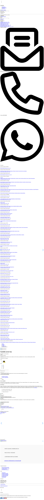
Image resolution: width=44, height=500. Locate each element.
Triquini (11, 185)
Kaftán (13, 185)
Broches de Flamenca (27, 342)
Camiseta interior (14, 259)
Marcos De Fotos (2, 328)
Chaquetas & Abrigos (9, 213)
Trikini (3, 238)
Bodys (15, 178)
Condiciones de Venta (5, 475)
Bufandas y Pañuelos (10, 245)
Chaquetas (4, 178)
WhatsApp (35, 387)
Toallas (15, 185)
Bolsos (6, 245)
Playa (8, 322)
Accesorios (5, 179)
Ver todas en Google (6, 406)
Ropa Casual (5, 171)
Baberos (3, 297)
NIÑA (4, 23)
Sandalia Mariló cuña (3, 412)
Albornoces (12, 339)
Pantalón (5, 217)
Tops (21, 178)
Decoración (5, 325)
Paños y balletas (16, 339)
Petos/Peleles (2, 279)
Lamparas (16, 328)
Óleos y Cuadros (7, 328)
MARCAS (3, 8)
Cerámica (19, 328)
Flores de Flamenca (21, 342)
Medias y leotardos (21, 234)
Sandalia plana (6, 189)
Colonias (16, 245)
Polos (3, 217)
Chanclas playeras (26, 189)
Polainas (11, 315)
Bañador (4, 185)
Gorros (14, 245)
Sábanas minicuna (15, 297)
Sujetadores (8, 234)
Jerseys (27, 178)
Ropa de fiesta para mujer (5, 467)
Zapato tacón (14, 189)
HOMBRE (5, 22)
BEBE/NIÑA (5, 298)
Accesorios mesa (20, 339)
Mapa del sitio (4, 477)
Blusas (1, 174)
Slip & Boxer (7, 259)
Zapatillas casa (31, 189)
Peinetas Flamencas (33, 342)
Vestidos (1, 178)
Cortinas (1, 339)
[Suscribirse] (8, 494)
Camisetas (12, 178)
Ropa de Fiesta (5, 228)
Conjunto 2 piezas (18, 178)
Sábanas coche (7, 297)
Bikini (1, 238)
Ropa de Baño (5, 199)
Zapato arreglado (5, 322)
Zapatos (4, 239)
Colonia (12, 270)
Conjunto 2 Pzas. (21, 227)
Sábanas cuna (11, 297)
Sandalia (1, 322)
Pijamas (1, 290)
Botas (20, 189)
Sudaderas (9, 178)
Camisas (1, 217)
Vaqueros (1, 177)
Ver (0, 413)
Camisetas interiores (13, 234)
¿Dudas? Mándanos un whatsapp (12, 460)
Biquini (1, 185)
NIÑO (4, 24)
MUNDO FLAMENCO (6, 26)
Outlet (34, 189)
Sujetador (8, 185)
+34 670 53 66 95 (2, 484)
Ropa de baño (5, 182)
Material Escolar (2, 245)
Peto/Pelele (3, 304)
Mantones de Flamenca (9, 342)
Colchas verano (7, 338)
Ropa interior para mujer (5, 469)
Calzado (4, 186)
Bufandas (1, 270)
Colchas (4, 335)
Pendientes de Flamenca (15, 342)
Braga (6, 185)
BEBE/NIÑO (5, 273)
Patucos (13, 322)
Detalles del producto (5, 376)
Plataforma (36, 189)
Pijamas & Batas (2, 234)
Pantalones (7, 174)
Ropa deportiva (24, 178)
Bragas (6, 234)
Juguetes (19, 297)
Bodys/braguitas (8, 315)
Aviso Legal (3, 472)
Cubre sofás (4, 339)
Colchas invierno (2, 338)
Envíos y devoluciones (5, 377)
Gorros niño (9, 270)
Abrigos (30, 178)
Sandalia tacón (10, 189)
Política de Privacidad (5, 473)
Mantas (21, 297)
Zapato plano (2, 189)
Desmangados (33, 178)
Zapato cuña (18, 189)
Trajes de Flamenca (3, 342)
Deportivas (22, 189)
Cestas (26, 328)
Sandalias (14, 206)
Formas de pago (4, 476)
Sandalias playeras (10, 206)
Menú (2, 5)
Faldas (7, 178)
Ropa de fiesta (5, 168)
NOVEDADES (4, 7)
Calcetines (17, 234)
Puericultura (5, 294)
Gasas (1, 297)
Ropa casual (5, 210)
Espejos (22, 328)
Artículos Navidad (12, 328)
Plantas (24, 328)
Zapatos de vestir (5, 206)
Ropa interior (5, 190)
